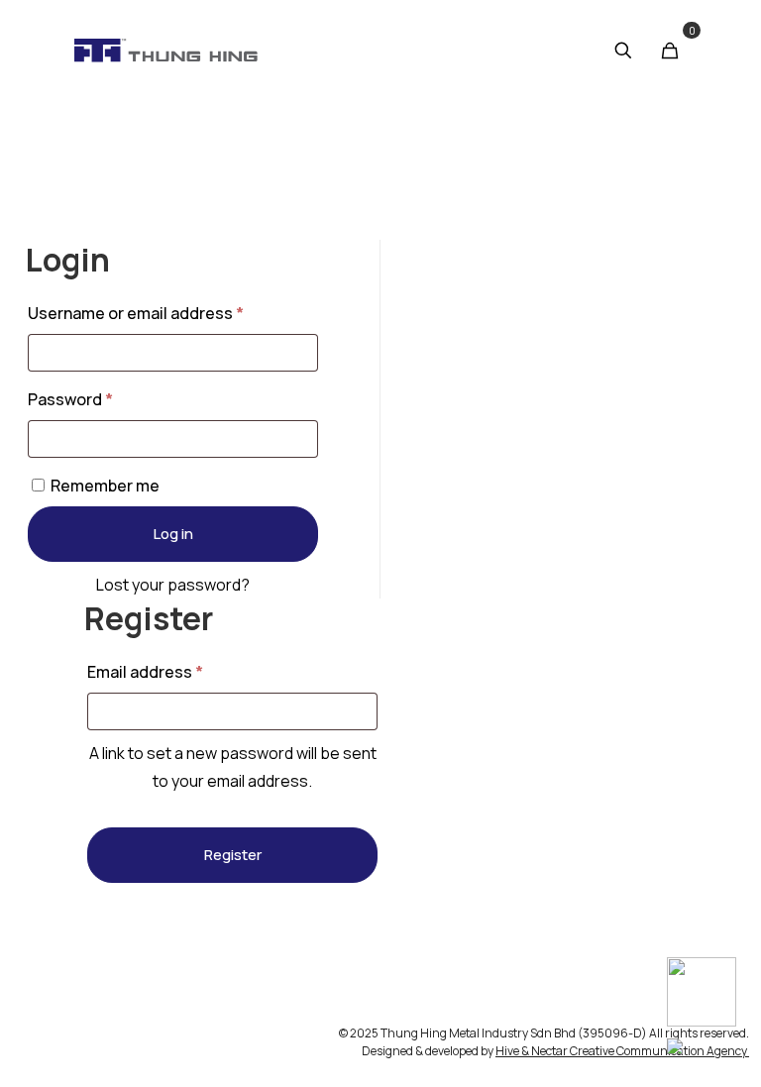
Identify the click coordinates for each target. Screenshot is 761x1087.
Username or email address (170, 310)
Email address (179, 669)
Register (233, 854)
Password (104, 396)
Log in (173, 533)
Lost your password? (173, 585)
